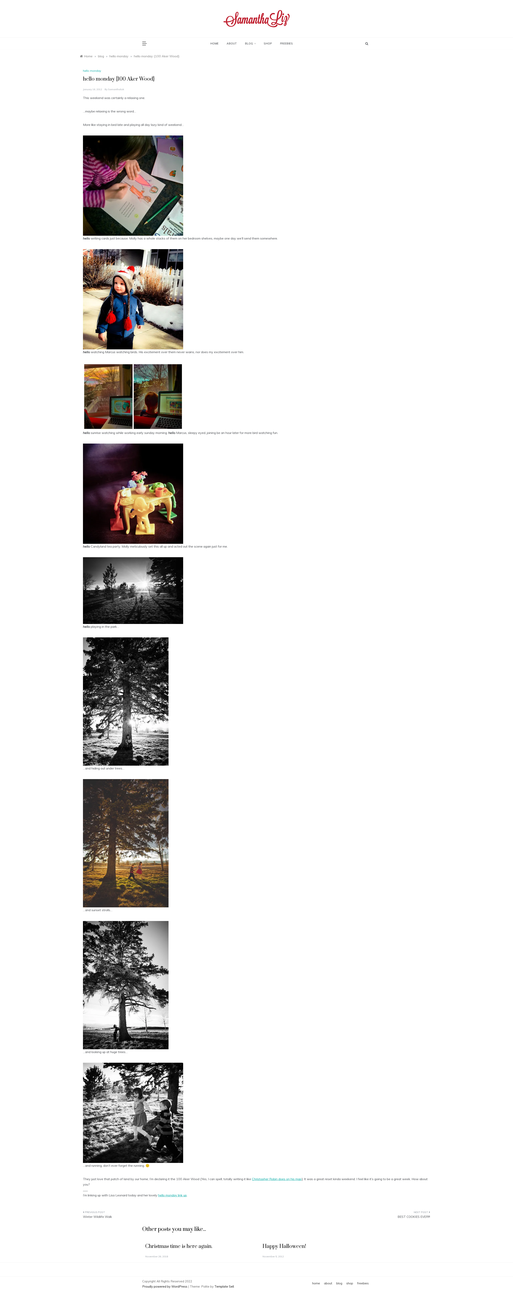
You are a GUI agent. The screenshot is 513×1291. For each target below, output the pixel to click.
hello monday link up (172, 1195)
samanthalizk (116, 89)
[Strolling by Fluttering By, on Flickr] (126, 843)
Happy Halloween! (284, 1246)
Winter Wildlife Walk (97, 1217)
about (232, 43)
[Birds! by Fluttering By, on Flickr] (133, 299)
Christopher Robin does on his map (277, 1179)
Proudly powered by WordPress (165, 1286)
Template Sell (224, 1286)
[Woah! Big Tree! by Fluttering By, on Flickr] (126, 985)
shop (268, 43)
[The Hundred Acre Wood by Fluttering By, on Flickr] (133, 590)
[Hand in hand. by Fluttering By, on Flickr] (133, 1112)
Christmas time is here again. (178, 1246)
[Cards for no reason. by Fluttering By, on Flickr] (133, 185)
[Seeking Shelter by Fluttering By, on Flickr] (126, 701)
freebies (286, 43)
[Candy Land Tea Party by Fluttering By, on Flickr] (133, 493)
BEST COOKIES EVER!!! (414, 1217)
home (214, 43)
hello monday (92, 71)
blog (249, 43)
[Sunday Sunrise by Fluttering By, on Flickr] (133, 396)
